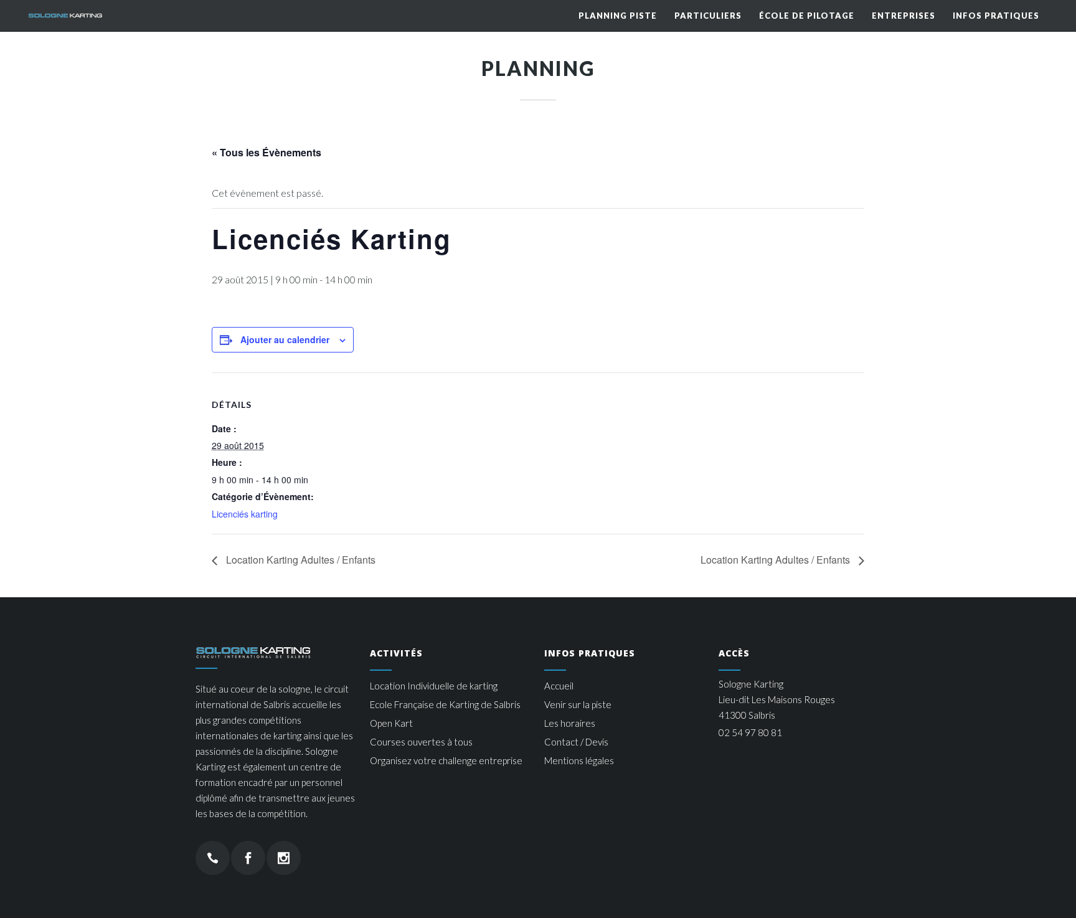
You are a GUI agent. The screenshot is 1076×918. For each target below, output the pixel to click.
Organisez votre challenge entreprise (446, 760)
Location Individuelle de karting (434, 685)
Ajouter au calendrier (284, 339)
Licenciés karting (245, 514)
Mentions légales (579, 760)
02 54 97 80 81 (750, 732)
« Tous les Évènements (266, 152)
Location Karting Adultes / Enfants (299, 559)
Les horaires (569, 723)
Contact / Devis (576, 741)
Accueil (558, 685)
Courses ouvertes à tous (421, 741)
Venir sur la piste (577, 704)
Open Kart (391, 723)
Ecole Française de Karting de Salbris (445, 704)
